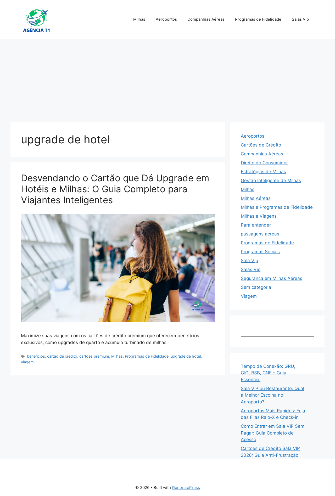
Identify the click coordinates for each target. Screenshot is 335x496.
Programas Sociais (260, 251)
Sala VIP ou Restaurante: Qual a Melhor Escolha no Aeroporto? (272, 395)
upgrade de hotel (186, 356)
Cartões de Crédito (261, 145)
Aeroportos (166, 19)
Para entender (256, 225)
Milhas (139, 19)
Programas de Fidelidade (258, 19)
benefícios (36, 356)
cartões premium (94, 356)
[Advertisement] (167, 78)
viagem (27, 362)
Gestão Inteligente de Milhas (271, 180)
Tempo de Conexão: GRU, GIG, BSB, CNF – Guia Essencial (268, 373)
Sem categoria (256, 287)
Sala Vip (249, 260)
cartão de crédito (62, 356)
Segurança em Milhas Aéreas (271, 278)
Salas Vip (300, 19)
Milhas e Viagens (259, 216)
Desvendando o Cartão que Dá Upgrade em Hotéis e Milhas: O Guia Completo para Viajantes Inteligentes (115, 188)
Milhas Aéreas (256, 198)
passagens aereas (260, 233)
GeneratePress (186, 487)
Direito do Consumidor (264, 162)
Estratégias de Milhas (263, 171)
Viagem (249, 296)
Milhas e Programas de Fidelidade (277, 207)
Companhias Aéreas (206, 19)
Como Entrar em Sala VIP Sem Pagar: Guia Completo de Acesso (272, 433)
